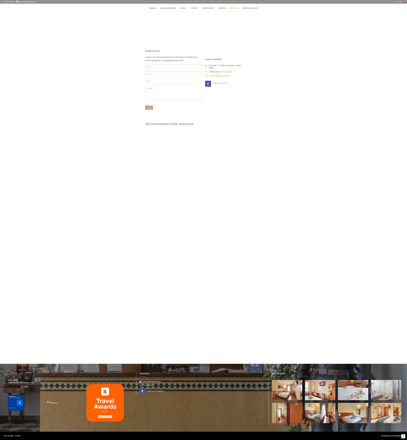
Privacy (18, 436)
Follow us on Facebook (155, 391)
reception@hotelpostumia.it (27, 2)
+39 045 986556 (10, 2)
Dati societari (9, 436)
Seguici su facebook (219, 83)
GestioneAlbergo (397, 436)
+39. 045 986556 (147, 385)
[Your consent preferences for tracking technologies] (403, 436)
